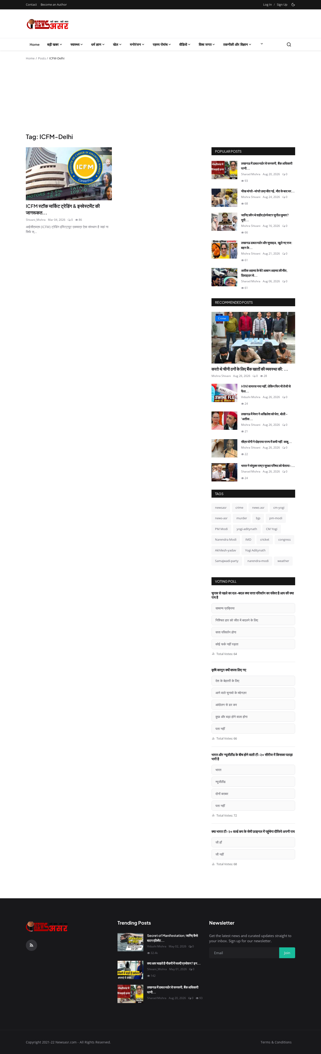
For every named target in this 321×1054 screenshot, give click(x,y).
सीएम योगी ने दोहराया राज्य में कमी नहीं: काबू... (266, 441)
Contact (31, 4)
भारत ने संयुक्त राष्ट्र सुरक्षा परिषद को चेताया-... (268, 465)
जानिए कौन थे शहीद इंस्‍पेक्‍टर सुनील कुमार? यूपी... (265, 217)
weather (283, 561)
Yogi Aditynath (255, 550)
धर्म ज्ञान (96, 44)
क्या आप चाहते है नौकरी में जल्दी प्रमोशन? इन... (174, 963)
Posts (42, 58)
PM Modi (221, 529)
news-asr (221, 518)
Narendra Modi (225, 539)
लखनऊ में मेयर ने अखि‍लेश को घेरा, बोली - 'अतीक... (264, 416)
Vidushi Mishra (250, 397)
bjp (258, 518)
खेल (115, 44)
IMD (248, 539)
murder (241, 518)
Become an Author (54, 4)
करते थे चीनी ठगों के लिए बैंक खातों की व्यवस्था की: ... (249, 369)
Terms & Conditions (276, 1042)
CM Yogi (271, 529)
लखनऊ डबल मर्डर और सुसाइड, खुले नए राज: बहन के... (266, 245)
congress (284, 539)
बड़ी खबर (53, 44)
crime (239, 507)
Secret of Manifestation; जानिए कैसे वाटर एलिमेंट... (172, 937)
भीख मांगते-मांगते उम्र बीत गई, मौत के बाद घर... (268, 191)
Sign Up (282, 4)
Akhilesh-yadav (225, 550)
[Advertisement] (160, 97)
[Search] (289, 44)
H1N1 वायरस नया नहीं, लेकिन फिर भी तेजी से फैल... (266, 388)
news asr (258, 507)
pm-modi (275, 518)
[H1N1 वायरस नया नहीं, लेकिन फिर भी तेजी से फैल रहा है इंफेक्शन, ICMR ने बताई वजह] (224, 393)
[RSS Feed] (31, 945)
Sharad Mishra (250, 174)
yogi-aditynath (247, 529)
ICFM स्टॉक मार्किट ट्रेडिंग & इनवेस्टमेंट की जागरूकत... (63, 209)
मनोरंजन (135, 44)
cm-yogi (278, 507)
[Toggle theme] (293, 5)
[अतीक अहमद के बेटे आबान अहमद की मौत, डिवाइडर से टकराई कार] (224, 277)
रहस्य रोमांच (160, 44)
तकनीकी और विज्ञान (235, 44)
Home (35, 44)
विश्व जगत (205, 44)
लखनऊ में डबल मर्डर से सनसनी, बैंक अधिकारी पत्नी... (266, 165)
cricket (264, 539)
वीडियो (183, 44)
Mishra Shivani (250, 197)
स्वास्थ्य (74, 44)
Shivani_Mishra (36, 220)
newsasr (221, 507)
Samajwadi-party (227, 561)
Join (287, 952)
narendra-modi (258, 561)
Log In (267, 4)
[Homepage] (48, 23)
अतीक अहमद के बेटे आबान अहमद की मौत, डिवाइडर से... (264, 272)
